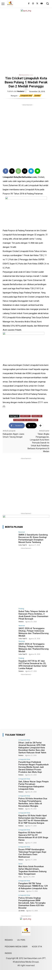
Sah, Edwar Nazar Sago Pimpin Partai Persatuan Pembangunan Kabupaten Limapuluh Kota (33, 785)
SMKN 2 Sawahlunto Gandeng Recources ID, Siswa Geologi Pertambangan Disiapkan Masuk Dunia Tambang (33, 538)
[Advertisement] (26, 42)
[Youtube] (41, 4)
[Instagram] (33, 4)
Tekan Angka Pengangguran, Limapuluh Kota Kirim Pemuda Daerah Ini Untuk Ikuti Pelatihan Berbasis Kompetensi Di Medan (38, 443)
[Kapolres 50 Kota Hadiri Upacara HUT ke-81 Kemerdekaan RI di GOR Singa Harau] (10, 834)
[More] (40, 425)
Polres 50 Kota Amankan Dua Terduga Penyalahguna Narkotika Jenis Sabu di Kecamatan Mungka (32, 802)
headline (36, 416)
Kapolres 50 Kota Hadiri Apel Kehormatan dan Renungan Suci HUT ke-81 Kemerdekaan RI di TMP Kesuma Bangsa (33, 819)
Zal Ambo (21, 891)
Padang (21, 608)
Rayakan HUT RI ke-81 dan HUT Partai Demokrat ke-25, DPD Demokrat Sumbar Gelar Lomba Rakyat (33, 665)
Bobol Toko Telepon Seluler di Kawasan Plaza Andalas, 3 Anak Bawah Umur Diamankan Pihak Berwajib (33, 615)
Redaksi (20, 91)
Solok (20, 863)
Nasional (21, 532)
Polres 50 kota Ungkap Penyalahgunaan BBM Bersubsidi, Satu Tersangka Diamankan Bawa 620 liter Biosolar (31, 903)
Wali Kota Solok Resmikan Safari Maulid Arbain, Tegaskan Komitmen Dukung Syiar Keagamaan (32, 870)
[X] (37, 4)
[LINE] (37, 171)
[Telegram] (31, 171)
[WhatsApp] (18, 171)
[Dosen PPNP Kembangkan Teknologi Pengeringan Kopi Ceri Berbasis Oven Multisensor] (10, 851)
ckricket (25, 416)
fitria (19, 877)
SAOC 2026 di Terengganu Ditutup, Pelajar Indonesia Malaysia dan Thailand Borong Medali (34, 632)
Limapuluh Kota (26, 95)
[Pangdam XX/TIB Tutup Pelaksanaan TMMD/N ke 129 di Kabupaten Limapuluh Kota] (10, 885)
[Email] (24, 171)
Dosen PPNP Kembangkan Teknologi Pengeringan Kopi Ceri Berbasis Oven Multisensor (32, 853)
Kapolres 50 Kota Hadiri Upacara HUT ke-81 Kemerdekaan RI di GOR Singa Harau (33, 836)
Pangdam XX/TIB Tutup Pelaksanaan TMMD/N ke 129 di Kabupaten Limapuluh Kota (33, 886)
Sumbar (37, 95)
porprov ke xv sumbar (25, 420)
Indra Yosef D (22, 545)
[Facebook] (29, 4)
